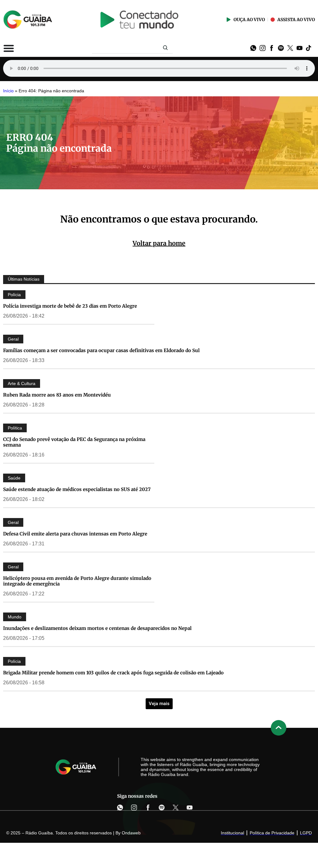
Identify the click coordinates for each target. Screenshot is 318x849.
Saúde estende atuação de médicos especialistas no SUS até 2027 (77, 489)
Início (8, 91)
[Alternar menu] (8, 48)
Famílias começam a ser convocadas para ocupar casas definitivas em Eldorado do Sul (101, 350)
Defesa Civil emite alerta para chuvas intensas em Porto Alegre (75, 534)
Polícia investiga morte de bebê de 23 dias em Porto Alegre (70, 306)
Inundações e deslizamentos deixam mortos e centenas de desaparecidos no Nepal (97, 628)
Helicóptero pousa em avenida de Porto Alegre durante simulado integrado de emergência (77, 581)
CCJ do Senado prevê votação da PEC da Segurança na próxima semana (74, 442)
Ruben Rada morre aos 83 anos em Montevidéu (57, 395)
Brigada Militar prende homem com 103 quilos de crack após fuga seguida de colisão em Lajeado (113, 673)
